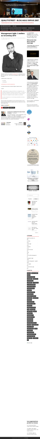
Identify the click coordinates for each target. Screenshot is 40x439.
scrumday (5, 107)
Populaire (30, 198)
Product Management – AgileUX (32, 261)
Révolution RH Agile (30, 37)
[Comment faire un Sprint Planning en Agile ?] (29, 216)
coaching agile (30, 280)
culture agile (35, 282)
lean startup (29, 311)
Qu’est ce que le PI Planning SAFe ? (35, 209)
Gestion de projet (30, 249)
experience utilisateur (31, 296)
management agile (30, 317)
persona (28, 324)
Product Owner (34, 89)
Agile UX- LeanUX (35, 273)
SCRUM (36, 328)
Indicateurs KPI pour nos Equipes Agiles (34, 222)
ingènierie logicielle (31, 303)
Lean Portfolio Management (32, 255)
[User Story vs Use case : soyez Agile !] (29, 229)
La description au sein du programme (8, 84)
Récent (36, 198)
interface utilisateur (31, 307)
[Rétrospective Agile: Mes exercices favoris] (29, 203)
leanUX (35, 311)
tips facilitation (30, 332)
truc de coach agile (31, 336)
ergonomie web (30, 294)
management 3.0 (30, 315)
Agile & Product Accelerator (33, 59)
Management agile (30, 258)
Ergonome (29, 290)
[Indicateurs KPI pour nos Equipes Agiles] (29, 221)
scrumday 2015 (11, 107)
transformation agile (31, 334)
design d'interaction (31, 286)
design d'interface (30, 288)
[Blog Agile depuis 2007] (20, 17)
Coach (28, 82)
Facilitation (29, 246)
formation (29, 299)
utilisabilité (35, 338)
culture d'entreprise (31, 284)
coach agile (35, 278)
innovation (29, 305)
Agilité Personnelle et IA (31, 238)
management (29, 313)
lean (28, 309)
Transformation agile (30, 266)
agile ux (28, 273)
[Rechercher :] (33, 195)
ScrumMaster (29, 330)
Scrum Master (29, 89)
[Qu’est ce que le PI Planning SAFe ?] (29, 209)
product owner (30, 326)
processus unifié (35, 324)
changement (29, 278)
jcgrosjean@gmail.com (31, 101)
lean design (33, 309)
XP (27, 340)
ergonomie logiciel (30, 292)
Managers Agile (29, 90)
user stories (29, 338)
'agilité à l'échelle (34, 84)
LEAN (28, 252)
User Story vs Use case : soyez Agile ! (35, 228)
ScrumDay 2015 (15, 73)
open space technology (31, 322)
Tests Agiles (29, 263)
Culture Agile (31, 36)
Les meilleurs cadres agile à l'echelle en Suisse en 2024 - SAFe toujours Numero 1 (32, 429)
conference (29, 282)
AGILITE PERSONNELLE (32, 46)
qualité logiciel (30, 328)
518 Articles (15, 113)
